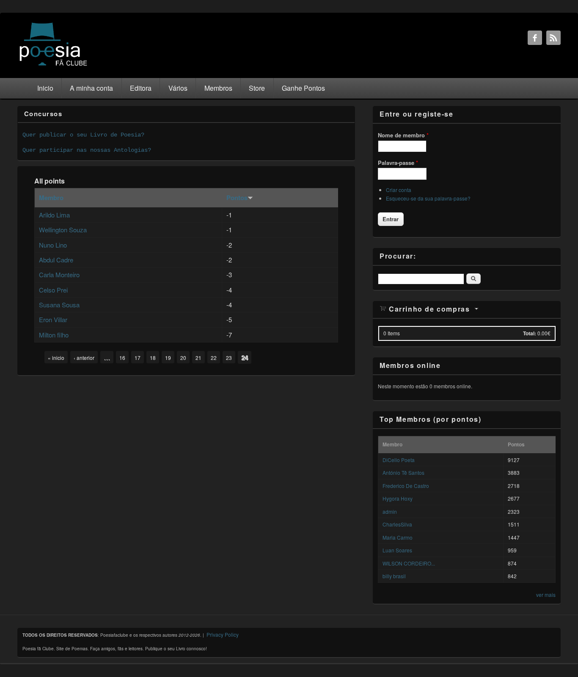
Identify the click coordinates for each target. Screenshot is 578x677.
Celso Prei (53, 289)
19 (168, 357)
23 (229, 357)
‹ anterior (84, 357)
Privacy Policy (222, 634)
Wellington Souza (63, 229)
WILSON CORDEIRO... (409, 563)
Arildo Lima (54, 214)
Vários (177, 88)
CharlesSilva (397, 524)
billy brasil (394, 575)
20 (183, 357)
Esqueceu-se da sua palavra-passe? (428, 198)
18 (153, 357)
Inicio (45, 88)
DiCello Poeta (399, 459)
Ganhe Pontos (303, 88)
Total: (529, 333)
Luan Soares (397, 550)
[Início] (53, 65)
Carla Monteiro (59, 274)
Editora (140, 88)
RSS (553, 38)
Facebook (535, 38)
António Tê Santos (403, 472)
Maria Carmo (398, 537)
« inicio (56, 357)
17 (137, 357)
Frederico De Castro (406, 485)
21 (198, 357)
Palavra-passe (398, 163)
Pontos (237, 197)
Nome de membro (403, 135)
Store (257, 88)
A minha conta (91, 88)
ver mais (546, 594)
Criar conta (398, 189)
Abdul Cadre (56, 259)
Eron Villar (53, 319)
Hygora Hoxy (398, 498)
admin (390, 511)
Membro (51, 197)
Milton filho (54, 334)
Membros (218, 88)
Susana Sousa (59, 304)
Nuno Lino (53, 244)
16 (122, 357)
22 (214, 357)
